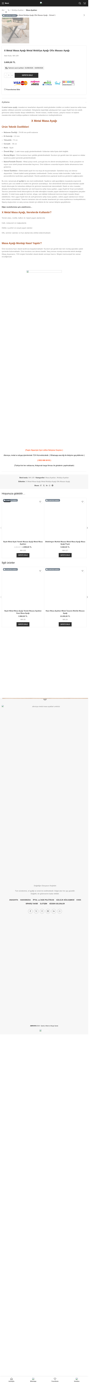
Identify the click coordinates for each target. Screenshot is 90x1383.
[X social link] (43, 485)
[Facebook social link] (40, 485)
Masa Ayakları (31, 10)
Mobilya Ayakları (18, 10)
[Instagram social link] (42, 911)
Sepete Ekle (27, 75)
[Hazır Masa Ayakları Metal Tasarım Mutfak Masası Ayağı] (65, 588)
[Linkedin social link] (46, 485)
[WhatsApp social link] (49, 485)
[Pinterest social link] (48, 911)
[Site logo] (44, 3)
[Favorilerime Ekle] (40, 502)
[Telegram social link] (52, 485)
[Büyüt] (6, 12)
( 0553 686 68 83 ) (44, 460)
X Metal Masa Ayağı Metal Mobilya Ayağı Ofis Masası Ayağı (48, 481)
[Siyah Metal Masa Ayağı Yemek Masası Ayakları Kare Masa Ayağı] (22, 588)
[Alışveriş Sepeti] (85, 3)
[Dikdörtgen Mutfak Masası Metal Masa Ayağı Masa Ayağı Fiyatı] (65, 519)
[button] (4, 15)
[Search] (80, 3)
